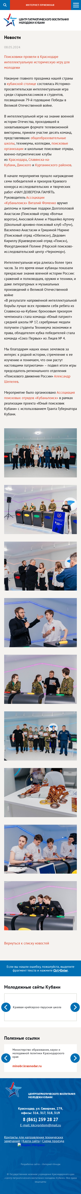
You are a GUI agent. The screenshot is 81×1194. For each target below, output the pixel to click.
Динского (24, 165)
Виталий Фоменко (42, 203)
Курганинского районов (53, 165)
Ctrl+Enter (60, 970)
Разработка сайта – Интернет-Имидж (40, 1164)
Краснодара (18, 159)
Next (75, 1007)
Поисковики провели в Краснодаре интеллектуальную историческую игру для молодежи (37, 62)
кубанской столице (21, 83)
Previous (6, 1007)
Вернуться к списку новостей (26, 943)
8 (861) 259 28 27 (40, 1119)
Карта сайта (31, 1141)
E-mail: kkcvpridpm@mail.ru (40, 1125)
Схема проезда (53, 1141)
